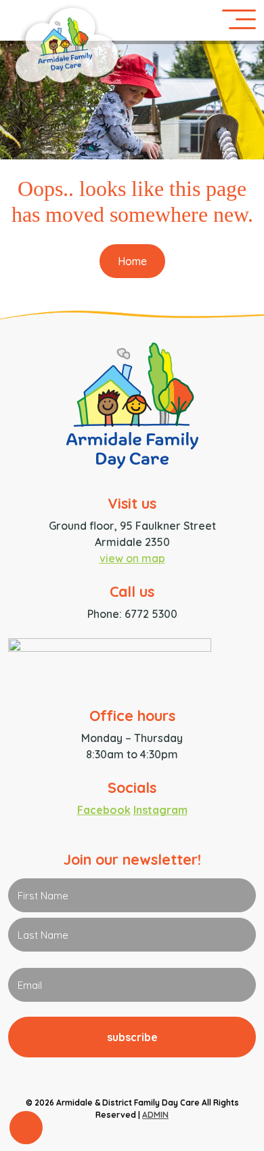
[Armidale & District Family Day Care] (132, 413)
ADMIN (155, 1115)
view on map (132, 558)
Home (132, 261)
